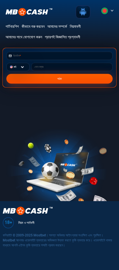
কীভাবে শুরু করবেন (33, 26)
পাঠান (59, 78)
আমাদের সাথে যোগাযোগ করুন (24, 37)
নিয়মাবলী (75, 26)
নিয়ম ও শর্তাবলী (26, 223)
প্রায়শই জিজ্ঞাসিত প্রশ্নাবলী (62, 37)
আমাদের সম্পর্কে (57, 26)
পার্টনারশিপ (12, 26)
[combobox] (10, 66)
